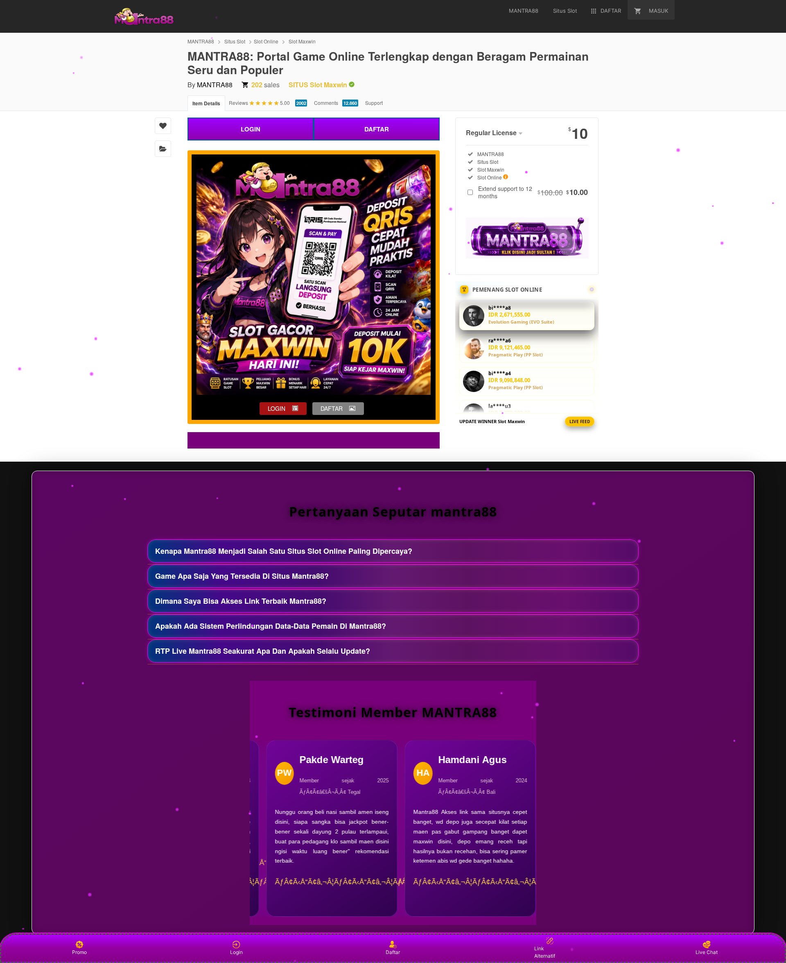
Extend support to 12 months (533, 192)
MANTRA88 (200, 41)
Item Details (206, 103)
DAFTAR (376, 129)
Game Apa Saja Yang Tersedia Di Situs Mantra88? (242, 576)
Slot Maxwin (302, 41)
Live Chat (707, 952)
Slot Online (266, 41)
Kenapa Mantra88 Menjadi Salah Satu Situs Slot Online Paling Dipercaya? (283, 551)
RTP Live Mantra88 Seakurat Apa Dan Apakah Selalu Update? (262, 651)
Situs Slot (234, 41)
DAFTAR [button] (332, 408)
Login (236, 952)
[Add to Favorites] (163, 126)
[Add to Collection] (163, 148)
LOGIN (250, 129)
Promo (79, 952)
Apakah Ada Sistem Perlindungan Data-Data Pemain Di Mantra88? (270, 626)
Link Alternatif (544, 952)
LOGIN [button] (276, 408)
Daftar (393, 952)
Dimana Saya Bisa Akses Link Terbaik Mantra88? (240, 601)
